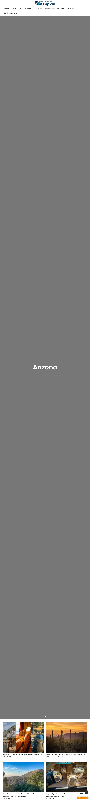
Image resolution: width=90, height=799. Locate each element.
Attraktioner (53, 796)
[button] (5, 13)
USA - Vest (53, 757)
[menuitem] (6, 8)
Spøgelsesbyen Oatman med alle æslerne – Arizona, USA (64, 794)
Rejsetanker (38, 8)
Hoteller (6, 757)
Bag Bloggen (61, 8)
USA (10, 757)
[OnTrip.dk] (45, 3)
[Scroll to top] (86, 792)
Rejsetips (28, 8)
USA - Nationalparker (63, 757)
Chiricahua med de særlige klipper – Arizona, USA (19, 794)
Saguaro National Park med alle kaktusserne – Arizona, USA (65, 754)
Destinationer (17, 8)
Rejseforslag (49, 8)
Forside (6, 8)
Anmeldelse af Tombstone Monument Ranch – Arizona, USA (22, 754)
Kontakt (71, 8)
